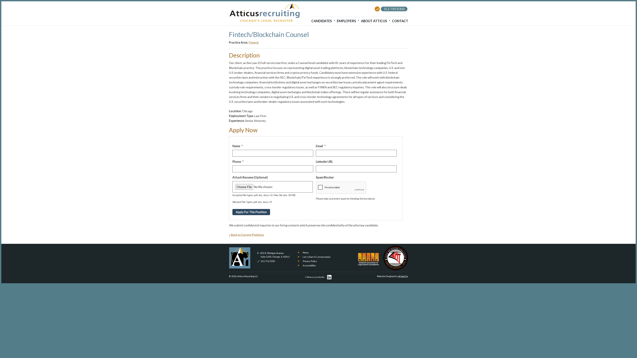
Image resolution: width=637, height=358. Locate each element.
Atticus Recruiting (265, 12)
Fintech (254, 42)
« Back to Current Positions (246, 235)
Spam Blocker (325, 177)
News (306, 252)
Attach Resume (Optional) (250, 177)
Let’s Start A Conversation (316, 256)
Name (237, 146)
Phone (238, 161)
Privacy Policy (310, 261)
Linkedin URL (324, 161)
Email (320, 146)
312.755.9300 (268, 261)
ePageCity (403, 276)
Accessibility (309, 265)
